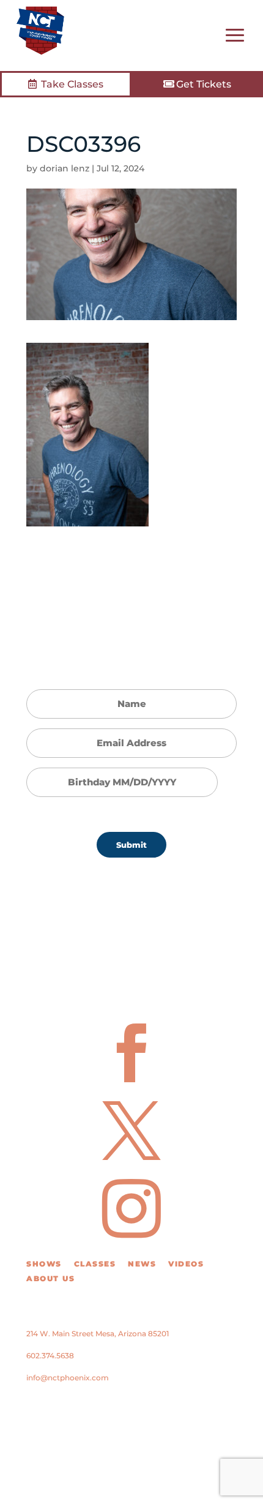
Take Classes (72, 84)
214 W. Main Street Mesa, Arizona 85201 (97, 1333)
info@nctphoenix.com (67, 1377)
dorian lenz (64, 168)
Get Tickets (203, 84)
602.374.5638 (50, 1355)
